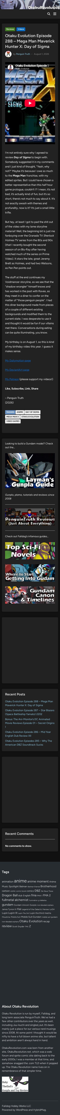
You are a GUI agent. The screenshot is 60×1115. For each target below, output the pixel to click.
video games (12, 421)
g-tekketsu (42, 900)
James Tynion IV (9, 909)
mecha (47, 913)
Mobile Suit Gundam (31, 917)
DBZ (37, 890)
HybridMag (39, 1109)
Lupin (5, 913)
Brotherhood (48, 886)
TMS (26, 927)
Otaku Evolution (30, 417)
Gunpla (33, 905)
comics (30, 891)
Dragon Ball (10, 895)
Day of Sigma (32, 412)
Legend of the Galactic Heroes (35, 909)
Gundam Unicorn (21, 905)
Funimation (33, 900)
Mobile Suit (15, 917)
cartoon (6, 890)
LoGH (52, 909)
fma (33, 895)
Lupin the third (37, 913)
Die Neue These (47, 891)
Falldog (45, 1013)
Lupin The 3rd (23, 913)
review (7, 926)
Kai (19, 909)
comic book (21, 891)
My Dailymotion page (18, 360)
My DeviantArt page (17, 369)
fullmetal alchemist (15, 900)
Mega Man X (12, 417)
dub (20, 895)
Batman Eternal (34, 886)
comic (13, 891)
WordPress (22, 1109)
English (27, 895)
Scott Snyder (18, 926)
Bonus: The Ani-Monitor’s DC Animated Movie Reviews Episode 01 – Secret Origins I (29, 723)
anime (20, 412)
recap (46, 921)
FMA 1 (39, 896)
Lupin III (12, 912)
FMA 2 (47, 895)
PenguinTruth (32, 1017)
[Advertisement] (30, 650)
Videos (21, 29)
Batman (23, 886)
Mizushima (6, 917)
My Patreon (12, 379)
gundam (7, 904)
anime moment (38, 881)
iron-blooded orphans (45, 905)
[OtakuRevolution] (30, 4)
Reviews (10, 29)
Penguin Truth (23, 54)
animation (7, 881)
